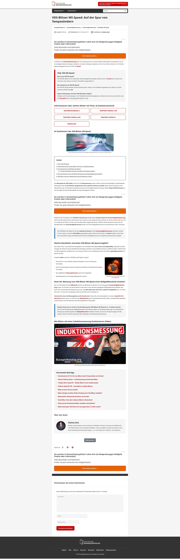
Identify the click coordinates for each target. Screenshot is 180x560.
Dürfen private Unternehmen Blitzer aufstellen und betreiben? (76, 403)
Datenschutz (91, 550)
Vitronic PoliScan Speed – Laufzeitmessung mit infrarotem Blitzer (78, 379)
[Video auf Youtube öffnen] (90, 344)
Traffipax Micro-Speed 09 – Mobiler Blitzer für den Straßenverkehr (78, 383)
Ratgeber (64, 550)
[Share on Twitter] (62, 448)
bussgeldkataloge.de (59, 27)
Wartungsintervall (71, 273)
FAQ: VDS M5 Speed (63, 164)
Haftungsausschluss (111, 550)
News (70, 550)
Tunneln (109, 79)
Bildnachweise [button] (90, 440)
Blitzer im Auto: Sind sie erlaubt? (68, 389)
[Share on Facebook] (67, 448)
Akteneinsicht (84, 298)
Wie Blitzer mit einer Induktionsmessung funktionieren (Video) (75, 176)
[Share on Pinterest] (72, 448)
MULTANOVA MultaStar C (72, 111)
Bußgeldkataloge (58, 10)
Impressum (83, 550)
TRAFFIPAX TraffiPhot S (108, 117)
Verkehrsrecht (71, 10)
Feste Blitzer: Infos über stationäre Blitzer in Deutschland (75, 400)
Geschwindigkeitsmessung (73, 27)
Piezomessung (86, 183)
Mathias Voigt (106, 32)
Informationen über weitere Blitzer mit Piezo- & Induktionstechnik (76, 166)
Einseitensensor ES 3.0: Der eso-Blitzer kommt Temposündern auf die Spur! (81, 376)
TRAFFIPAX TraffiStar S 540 (71, 117)
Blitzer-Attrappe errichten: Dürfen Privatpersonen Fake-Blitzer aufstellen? (80, 393)
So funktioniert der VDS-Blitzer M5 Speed (69, 169)
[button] (113, 4)
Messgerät (63, 98)
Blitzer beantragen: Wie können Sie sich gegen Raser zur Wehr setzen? (79, 407)
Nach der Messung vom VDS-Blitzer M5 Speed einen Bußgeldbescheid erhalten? (80, 174)
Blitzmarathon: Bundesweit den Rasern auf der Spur (73, 396)
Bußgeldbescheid (82, 311)
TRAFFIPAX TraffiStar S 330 (108, 111)
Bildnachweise (100, 550)
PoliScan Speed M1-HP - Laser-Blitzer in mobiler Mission (75, 386)
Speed (79, 66)
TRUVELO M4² (71, 124)
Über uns (75, 550)
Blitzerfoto (74, 285)
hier (72, 90)
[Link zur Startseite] (61, 3)
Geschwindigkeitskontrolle (89, 27)
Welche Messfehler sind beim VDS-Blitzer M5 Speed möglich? (78, 171)
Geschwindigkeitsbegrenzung (116, 218)
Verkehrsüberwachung (69, 62)
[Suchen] (125, 11)
